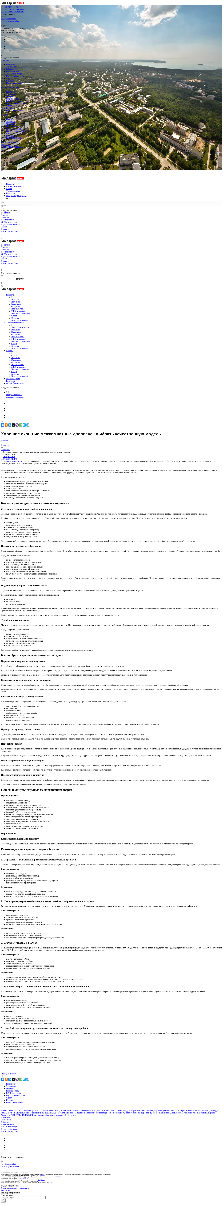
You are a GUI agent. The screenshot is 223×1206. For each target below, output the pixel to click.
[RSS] (2, 428)
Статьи (4, 115)
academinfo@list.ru (23, 1178)
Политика (10, 64)
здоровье (183, 1110)
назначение (36, 1113)
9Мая (3, 1110)
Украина (5, 1115)
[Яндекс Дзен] (7, 165)
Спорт (9, 78)
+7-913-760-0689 (40, 1175)
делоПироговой (133, 1110)
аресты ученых (41, 1110)
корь (3, 1113)
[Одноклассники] (6, 156)
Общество (10, 69)
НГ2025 (52, 1113)
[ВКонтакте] (7, 151)
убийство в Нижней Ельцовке (201, 1113)
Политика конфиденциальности (15, 1188)
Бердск (52, 1110)
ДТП (177, 1110)
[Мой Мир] (9, 425)
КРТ (7, 1113)
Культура (10, 81)
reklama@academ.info (10, 21)
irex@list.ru (41, 1180)
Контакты (5, 144)
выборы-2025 (90, 1110)
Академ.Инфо (9, 459)
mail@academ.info (8, 19)
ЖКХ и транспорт (14, 74)
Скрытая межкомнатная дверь (14, 461)
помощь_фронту (145, 1113)
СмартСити (174, 1113)
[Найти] (3, 1201)
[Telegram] (7, 153)
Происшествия (12, 71)
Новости (5, 60)
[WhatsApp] (20, 425)
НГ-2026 (45, 1113)
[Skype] (24, 425)
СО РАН (184, 1113)
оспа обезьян (131, 1113)
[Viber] (7, 158)
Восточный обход (76, 1110)
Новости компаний (14, 83)
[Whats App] (7, 163)
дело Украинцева (118, 1110)
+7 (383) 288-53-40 (12, 12)
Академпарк (29, 1110)
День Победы (168, 1110)
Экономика (11, 67)
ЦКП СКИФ (27, 1115)
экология (59, 1115)
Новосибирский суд (116, 1113)
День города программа (151, 1110)
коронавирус (212, 1110)
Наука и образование (15, 76)
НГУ (59, 1113)
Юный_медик (70, 1115)
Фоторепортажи (8, 142)
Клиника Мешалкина (197, 1110)
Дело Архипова (103, 1110)
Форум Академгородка (12, 147)
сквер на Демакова (161, 1113)
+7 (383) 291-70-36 (13, 7)
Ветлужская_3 (61, 1110)
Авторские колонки (10, 87)
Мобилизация (24, 1113)
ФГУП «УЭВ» (15, 1115)
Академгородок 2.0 (14, 1110)
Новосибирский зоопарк (96, 1113)
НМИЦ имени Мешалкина (73, 1113)
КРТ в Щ (14, 1113)
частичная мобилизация (44, 1115)
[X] (13, 425)
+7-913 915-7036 (56, 1177)
